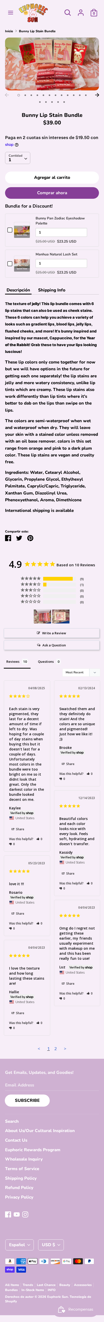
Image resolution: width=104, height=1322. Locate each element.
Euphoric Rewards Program (32, 1150)
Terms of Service (22, 1169)
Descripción (18, 290)
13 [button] (40, 102)
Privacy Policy (19, 1197)
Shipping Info (51, 290)
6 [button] (49, 95)
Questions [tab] (46, 661)
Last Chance (46, 1285)
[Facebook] (8, 1214)
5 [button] (43, 95)
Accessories (83, 1285)
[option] (52, 64)
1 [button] (18, 95)
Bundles (11, 1290)
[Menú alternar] (10, 13)
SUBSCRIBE (27, 1100)
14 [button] (46, 102)
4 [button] (37, 95)
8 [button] (61, 95)
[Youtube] (17, 1214)
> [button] (65, 1048)
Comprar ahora (52, 193)
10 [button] (73, 95)
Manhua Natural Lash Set (56, 254)
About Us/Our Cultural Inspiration (40, 1131)
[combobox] (17, 158)
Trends (28, 1285)
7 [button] (55, 95)
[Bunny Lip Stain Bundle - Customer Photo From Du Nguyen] (42, 616)
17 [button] (64, 102)
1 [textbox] (10, 160)
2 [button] (25, 95)
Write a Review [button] (54, 633)
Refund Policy (19, 1188)
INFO (52, 1290)
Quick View (22, 235)
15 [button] (52, 102)
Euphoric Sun (57, 1297)
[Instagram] (25, 1214)
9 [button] (67, 95)
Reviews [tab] (12, 661)
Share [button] (19, 829)
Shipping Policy (21, 1178)
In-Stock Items (32, 1290)
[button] (39, 839)
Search (12, 1121)
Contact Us (16, 1140)
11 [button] (80, 95)
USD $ (48, 1245)
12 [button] (86, 95)
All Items (12, 1285)
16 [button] (58, 102)
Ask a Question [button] (54, 645)
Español (17, 1245)
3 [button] (31, 95)
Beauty (64, 1285)
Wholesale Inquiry (24, 1159)
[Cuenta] (81, 11)
